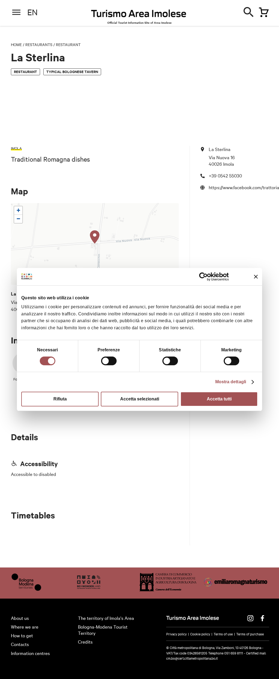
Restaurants (38, 44)
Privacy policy (176, 633)
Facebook (262, 618)
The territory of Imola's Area (106, 618)
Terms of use (223, 633)
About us (20, 618)
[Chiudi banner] (256, 277)
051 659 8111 (233, 652)
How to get (22, 635)
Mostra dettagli (230, 381)
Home (16, 44)
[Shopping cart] (262, 11)
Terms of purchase (250, 633)
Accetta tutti (219, 399)
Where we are (24, 626)
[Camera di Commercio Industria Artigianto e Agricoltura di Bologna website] (168, 589)
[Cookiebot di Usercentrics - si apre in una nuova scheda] (205, 276)
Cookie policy (200, 633)
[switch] (109, 361)
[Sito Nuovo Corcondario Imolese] (88, 589)
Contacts (20, 644)
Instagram (250, 618)
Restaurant (68, 44)
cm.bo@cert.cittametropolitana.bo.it (192, 658)
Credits (85, 641)
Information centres (30, 653)
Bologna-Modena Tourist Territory (103, 629)
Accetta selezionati (139, 399)
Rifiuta (60, 399)
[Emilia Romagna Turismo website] (236, 589)
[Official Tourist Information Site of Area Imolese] (138, 15)
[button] (95, 237)
